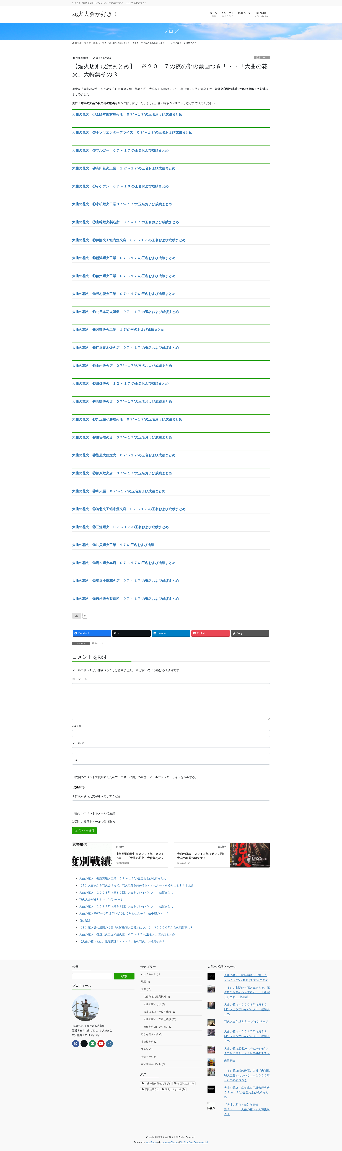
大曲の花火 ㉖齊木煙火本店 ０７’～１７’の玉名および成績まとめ (123, 563)
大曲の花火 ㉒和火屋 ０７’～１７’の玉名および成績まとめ (118, 491)
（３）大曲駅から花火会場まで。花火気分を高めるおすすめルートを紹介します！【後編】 (137, 885)
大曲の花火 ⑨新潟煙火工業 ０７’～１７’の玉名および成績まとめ (123, 258)
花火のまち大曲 (175, 1089)
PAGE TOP (331, 1113)
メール (78, 743)
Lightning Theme (170, 1142)
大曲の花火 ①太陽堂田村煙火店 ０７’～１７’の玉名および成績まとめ (127, 114)
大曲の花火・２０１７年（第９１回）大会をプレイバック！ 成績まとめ (126, 906)
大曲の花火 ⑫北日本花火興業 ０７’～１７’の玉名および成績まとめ (125, 312)
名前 (76, 726)
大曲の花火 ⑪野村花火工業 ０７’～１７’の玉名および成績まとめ (123, 294)
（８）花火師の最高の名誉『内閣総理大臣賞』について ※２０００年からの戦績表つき (136, 927)
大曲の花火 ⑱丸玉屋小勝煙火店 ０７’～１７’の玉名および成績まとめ (127, 419)
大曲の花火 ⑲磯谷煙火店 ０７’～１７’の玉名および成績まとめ (122, 437)
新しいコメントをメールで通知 (95, 813)
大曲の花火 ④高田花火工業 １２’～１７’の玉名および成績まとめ (123, 168)
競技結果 (151, 1089)
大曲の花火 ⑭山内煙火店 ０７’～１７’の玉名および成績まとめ (122, 365)
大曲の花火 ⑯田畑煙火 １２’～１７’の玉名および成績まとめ (120, 383)
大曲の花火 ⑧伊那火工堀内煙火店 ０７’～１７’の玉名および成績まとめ (129, 240)
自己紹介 (85, 920)
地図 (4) (145, 981)
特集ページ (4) (149, 1056)
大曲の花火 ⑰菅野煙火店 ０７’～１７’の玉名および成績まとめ (122, 401)
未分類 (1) (146, 1049)
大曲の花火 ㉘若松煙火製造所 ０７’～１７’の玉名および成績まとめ (125, 599)
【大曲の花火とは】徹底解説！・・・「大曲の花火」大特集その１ (122, 941)
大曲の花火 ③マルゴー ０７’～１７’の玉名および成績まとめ (120, 150)
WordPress (151, 1142)
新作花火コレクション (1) (158, 1026)
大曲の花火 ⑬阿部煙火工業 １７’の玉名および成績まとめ (118, 329)
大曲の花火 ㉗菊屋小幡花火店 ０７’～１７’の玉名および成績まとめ (125, 581)
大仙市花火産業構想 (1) (157, 996)
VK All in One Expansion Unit (194, 1142)
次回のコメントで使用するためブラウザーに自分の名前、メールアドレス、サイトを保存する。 (136, 777)
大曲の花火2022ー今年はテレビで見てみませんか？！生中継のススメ (123, 913)
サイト (76, 760)
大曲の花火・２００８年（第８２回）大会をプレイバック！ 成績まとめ (126, 892)
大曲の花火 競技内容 (157, 1083)
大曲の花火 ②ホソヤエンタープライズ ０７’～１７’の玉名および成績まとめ (132, 132)
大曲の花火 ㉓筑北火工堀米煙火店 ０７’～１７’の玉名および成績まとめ (129, 509)
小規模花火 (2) (149, 1041)
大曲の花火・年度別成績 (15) (160, 1011)
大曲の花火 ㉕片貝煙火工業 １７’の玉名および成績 (113, 545)
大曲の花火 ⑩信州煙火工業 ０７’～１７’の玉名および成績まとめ (123, 276)
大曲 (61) (146, 989)
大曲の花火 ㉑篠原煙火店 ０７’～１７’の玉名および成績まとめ (122, 473)
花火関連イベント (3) (153, 1064)
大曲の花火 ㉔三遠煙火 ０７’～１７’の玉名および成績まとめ (120, 527)
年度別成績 (185, 1083)
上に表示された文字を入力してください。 (99, 796)
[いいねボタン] (76, 616)
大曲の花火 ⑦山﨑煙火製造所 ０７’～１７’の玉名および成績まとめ (125, 222)
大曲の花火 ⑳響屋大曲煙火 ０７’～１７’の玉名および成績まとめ (123, 455)
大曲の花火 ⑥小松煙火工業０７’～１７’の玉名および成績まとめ (122, 204)
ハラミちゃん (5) (150, 974)
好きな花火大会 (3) (151, 1034)
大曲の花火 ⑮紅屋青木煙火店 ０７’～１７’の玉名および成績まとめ (125, 347)
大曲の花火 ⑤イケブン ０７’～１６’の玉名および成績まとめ (120, 186)
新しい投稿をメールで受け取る (95, 821)
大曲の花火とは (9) (154, 1004)
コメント (79, 678)
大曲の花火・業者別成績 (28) (160, 1019)
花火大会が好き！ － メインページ (101, 899)
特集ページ (262, 57)
